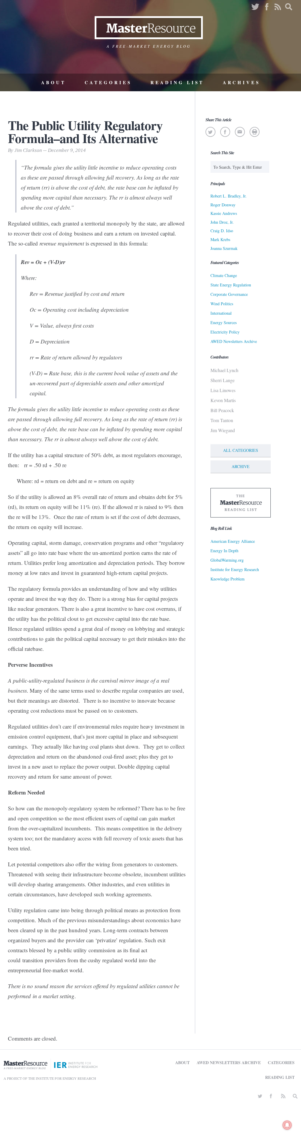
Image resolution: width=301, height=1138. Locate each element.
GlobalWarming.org (227, 560)
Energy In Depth (224, 550)
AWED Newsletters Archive (233, 341)
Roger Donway (222, 205)
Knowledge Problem (227, 579)
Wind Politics (221, 303)
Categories (108, 82)
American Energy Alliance (232, 541)
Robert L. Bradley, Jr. (228, 196)
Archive (241, 466)
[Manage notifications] (287, 1125)
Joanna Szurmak (224, 248)
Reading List (177, 82)
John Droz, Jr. (222, 222)
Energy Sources (223, 322)
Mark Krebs (220, 239)
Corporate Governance (229, 294)
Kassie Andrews (223, 213)
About (53, 82)
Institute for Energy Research (234, 569)
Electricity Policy (225, 332)
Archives (241, 82)
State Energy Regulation (230, 285)
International (221, 313)
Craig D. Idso (221, 230)
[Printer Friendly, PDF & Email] (254, 132)
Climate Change (223, 275)
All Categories (240, 450)
